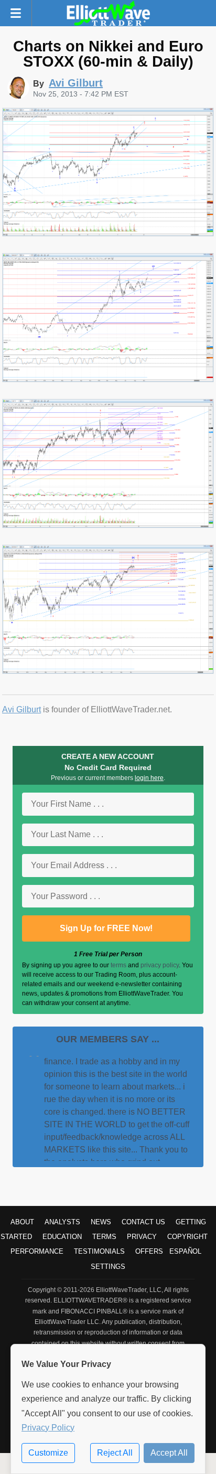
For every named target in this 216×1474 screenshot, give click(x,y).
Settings (108, 1266)
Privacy (142, 1237)
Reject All (115, 1452)
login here (149, 778)
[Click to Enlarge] (108, 233)
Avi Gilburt (21, 709)
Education (62, 1237)
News (101, 1222)
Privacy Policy (47, 1427)
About (22, 1222)
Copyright (187, 1237)
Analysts (62, 1222)
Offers (149, 1251)
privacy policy (160, 965)
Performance (36, 1251)
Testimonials (99, 1251)
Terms (104, 1237)
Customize (48, 1452)
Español (185, 1251)
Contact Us (143, 1222)
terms (118, 965)
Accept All (169, 1452)
